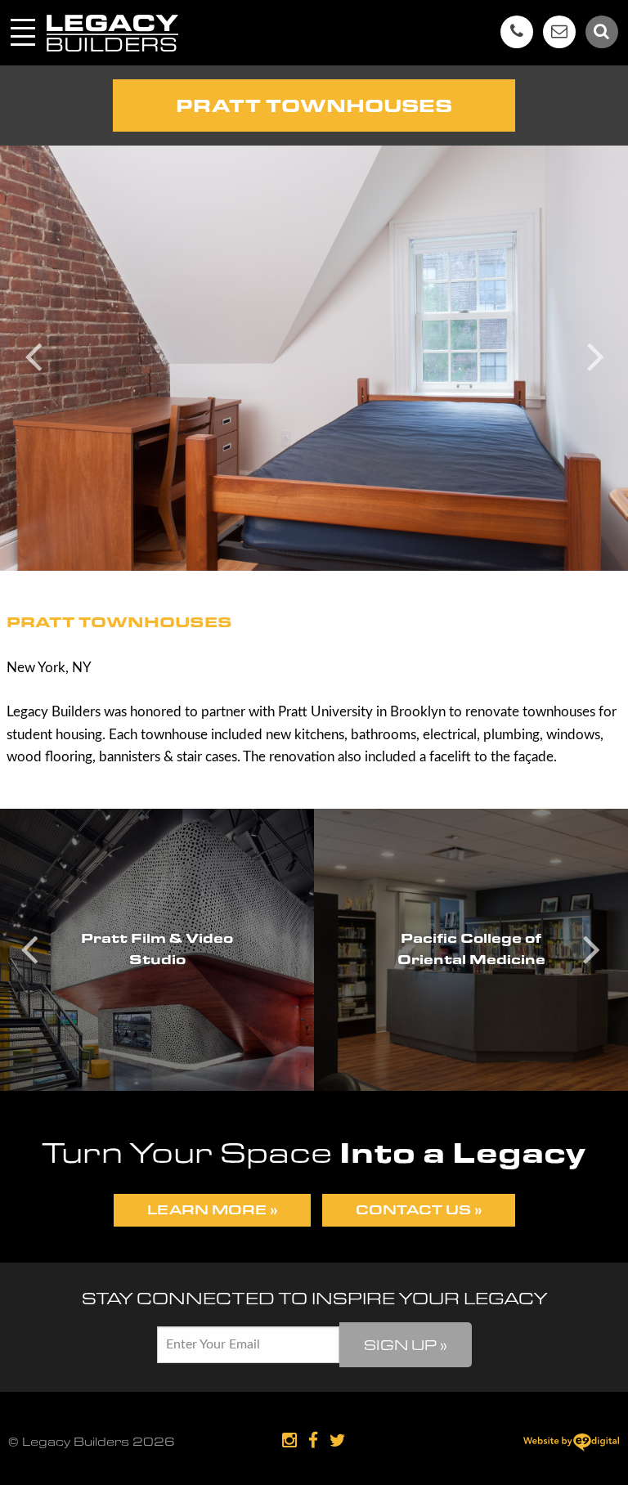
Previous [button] (32, 353)
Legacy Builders (112, 33)
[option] (314, 358)
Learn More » (212, 1209)
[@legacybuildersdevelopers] (313, 1441)
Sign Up (405, 1345)
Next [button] (595, 353)
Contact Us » (419, 1209)
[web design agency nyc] (571, 1445)
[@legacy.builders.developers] (289, 1441)
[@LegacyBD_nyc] (338, 1441)
